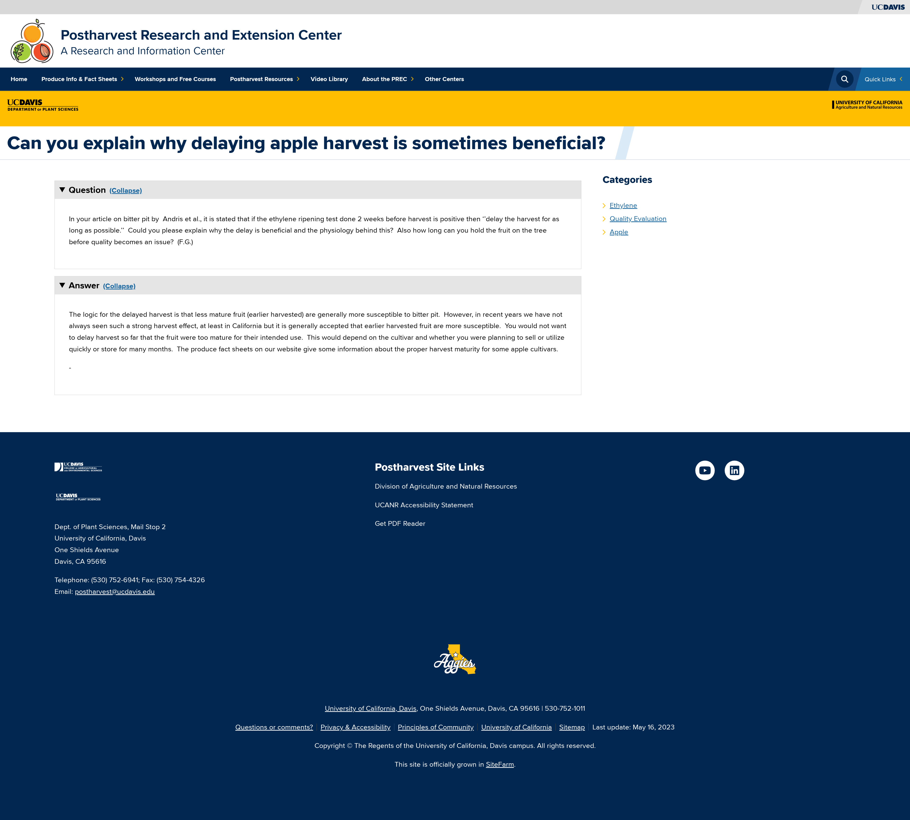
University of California (516, 727)
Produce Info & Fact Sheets (79, 78)
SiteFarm (500, 764)
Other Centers (444, 78)
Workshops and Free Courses (175, 78)
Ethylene (623, 205)
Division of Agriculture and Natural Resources (446, 486)
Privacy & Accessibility (356, 727)
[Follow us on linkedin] (734, 470)
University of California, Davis (370, 708)
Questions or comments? (274, 727)
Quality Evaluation (638, 218)
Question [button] (87, 189)
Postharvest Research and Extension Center (201, 34)
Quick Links (880, 79)
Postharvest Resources (261, 78)
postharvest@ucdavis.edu (115, 591)
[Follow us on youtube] (705, 470)
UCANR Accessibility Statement (424, 505)
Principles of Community (436, 727)
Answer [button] (84, 285)
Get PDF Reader (400, 523)
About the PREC (384, 78)
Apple (619, 232)
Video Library (329, 78)
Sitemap (572, 727)
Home (19, 78)
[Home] (32, 40)
